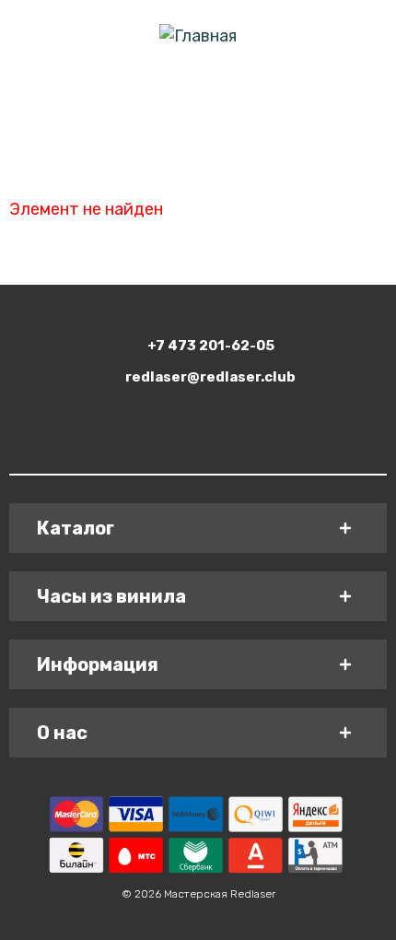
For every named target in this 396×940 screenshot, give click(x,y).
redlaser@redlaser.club (210, 377)
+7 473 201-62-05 (210, 345)
